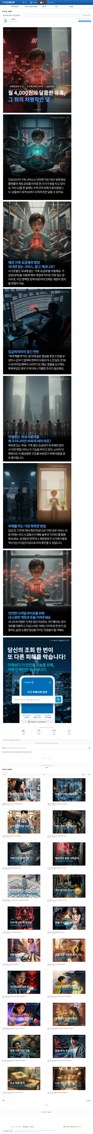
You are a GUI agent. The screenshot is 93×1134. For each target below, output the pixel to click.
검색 (24, 2)
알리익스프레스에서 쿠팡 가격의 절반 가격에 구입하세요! (46, 743)
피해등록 (33, 2)
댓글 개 (3, 752)
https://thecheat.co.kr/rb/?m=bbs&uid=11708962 (16, 748)
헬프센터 (50, 2)
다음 (46, 1104)
